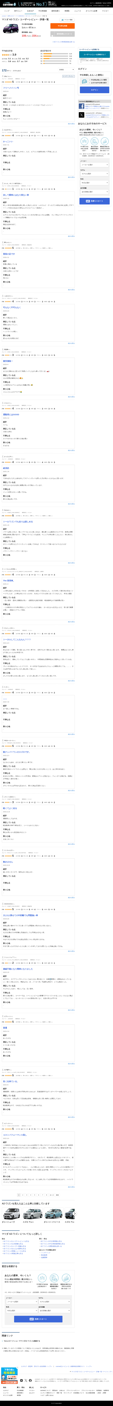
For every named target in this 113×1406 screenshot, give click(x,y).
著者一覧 (59, 1393)
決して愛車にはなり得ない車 (16, 195)
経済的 (6, 468)
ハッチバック (45, 1252)
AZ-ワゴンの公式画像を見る (13, 1244)
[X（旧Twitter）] (26, 1380)
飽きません (8, 862)
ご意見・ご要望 (101, 1393)
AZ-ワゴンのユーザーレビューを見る (16, 1241)
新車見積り (56, 11)
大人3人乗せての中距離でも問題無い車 (20, 915)
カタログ (30, 11)
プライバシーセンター (88, 1390)
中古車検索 (43, 11)
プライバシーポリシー (73, 1390)
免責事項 (106, 1390)
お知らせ (62, 1390)
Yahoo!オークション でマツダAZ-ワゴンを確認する (22, 1341)
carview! (4, 16)
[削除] (17, 1367)
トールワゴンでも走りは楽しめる (18, 522)
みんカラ (32, 1393)
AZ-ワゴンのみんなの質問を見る (14, 1249)
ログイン (92, 3)
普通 (5, 1028)
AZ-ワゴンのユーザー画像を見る (14, 1246)
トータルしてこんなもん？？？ (17, 639)
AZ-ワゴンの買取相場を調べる (51, 1246)
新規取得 (98, 3)
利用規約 (99, 1390)
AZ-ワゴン (28, 16)
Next (74, 1213)
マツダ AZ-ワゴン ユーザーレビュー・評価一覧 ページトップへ (92, 1371)
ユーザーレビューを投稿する (94, 54)
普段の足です (9, 254)
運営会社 (55, 1390)
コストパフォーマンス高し (15, 1135)
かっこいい (8, 141)
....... (5, 698)
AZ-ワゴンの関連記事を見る (13, 1253)
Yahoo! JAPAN (106, 3)
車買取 (67, 11)
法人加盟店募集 (90, 1393)
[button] (67, 20)
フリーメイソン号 (11, 88)
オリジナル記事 (91, 11)
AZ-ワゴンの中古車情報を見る (51, 1241)
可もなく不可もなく (12, 307)
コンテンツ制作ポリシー (47, 1393)
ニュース (77, 11)
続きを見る (71, 124)
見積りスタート (41, 1319)
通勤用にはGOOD (11, 414)
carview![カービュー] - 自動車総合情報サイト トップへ (74, 1366)
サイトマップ (68, 1393)
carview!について (45, 1390)
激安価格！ (8, 361)
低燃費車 (44, 1257)
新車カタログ (11, 16)
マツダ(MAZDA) (20, 16)
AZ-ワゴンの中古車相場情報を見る (53, 1244)
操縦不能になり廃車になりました (18, 969)
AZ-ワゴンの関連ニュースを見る (14, 1251)
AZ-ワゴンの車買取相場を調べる (64, 42)
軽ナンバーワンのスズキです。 (17, 752)
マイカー (105, 11)
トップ (6, 11)
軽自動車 (44, 1255)
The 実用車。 (9, 581)
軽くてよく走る (10, 808)
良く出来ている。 (11, 1081)
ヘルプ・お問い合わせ (47, 1395)
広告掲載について (78, 1393)
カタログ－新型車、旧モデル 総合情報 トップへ (36, 1366)
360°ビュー (18, 11)
